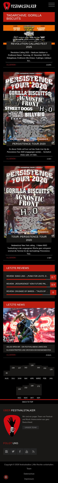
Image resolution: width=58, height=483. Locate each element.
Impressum (29, 479)
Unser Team (31, 427)
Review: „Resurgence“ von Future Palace (28, 284)
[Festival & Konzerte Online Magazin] (16, 6)
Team (29, 469)
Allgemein (10, 65)
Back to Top (27, 402)
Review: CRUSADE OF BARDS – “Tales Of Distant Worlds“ (29, 291)
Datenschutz (29, 474)
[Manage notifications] (6, 477)
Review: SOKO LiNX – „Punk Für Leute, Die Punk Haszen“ (29, 276)
